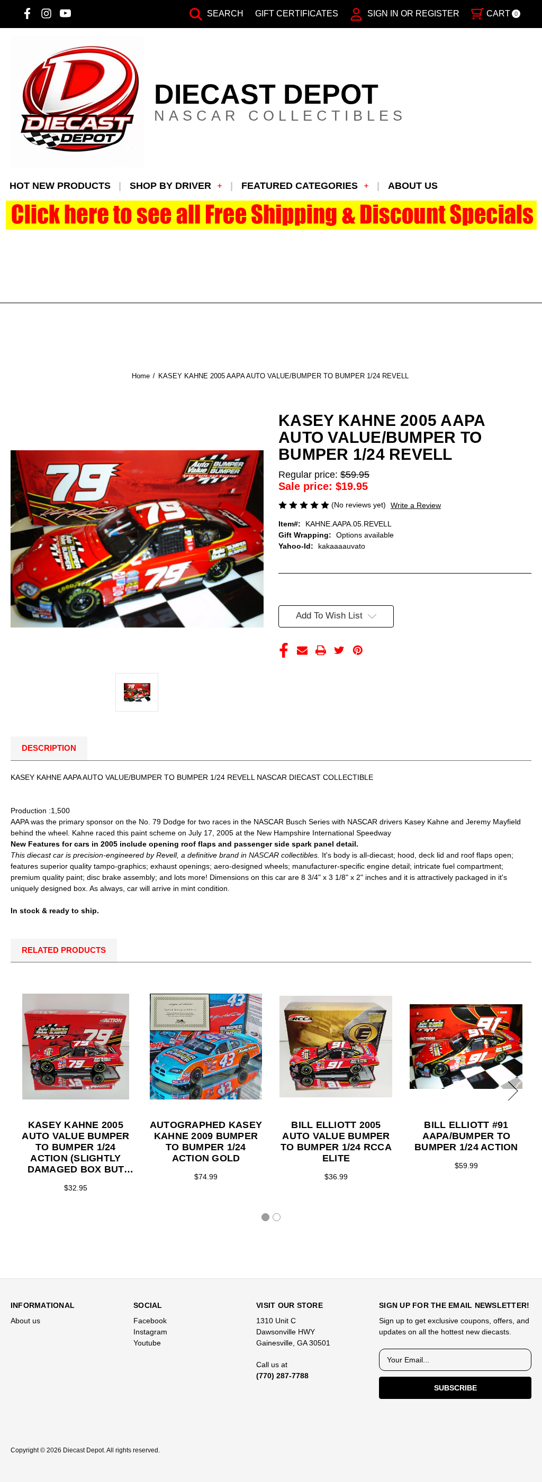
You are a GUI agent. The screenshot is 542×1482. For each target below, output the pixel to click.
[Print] (320, 650)
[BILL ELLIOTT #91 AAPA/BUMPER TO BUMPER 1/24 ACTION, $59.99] (466, 1046)
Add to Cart (76, 1046)
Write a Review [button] (416, 505)
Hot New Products (60, 185)
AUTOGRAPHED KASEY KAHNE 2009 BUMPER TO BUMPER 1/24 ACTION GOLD (206, 1141)
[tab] (265, 1217)
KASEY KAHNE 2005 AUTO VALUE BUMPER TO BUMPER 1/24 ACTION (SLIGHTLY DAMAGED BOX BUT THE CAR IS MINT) (75, 1147)
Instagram (150, 1332)
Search (224, 13)
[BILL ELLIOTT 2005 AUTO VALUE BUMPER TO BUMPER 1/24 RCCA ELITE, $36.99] (335, 1046)
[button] (271, 215)
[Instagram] (46, 13)
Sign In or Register (412, 13)
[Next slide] (511, 1091)
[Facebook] (27, 13)
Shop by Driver (170, 185)
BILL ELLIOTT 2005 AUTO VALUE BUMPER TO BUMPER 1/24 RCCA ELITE (336, 1141)
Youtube (147, 1343)
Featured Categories (299, 185)
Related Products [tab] (64, 949)
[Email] (302, 650)
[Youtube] (65, 13)
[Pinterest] (358, 650)
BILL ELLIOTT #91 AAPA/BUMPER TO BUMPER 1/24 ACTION (466, 1136)
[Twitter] (339, 650)
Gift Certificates (296, 13)
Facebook (150, 1320)
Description (49, 747)
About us (413, 185)
